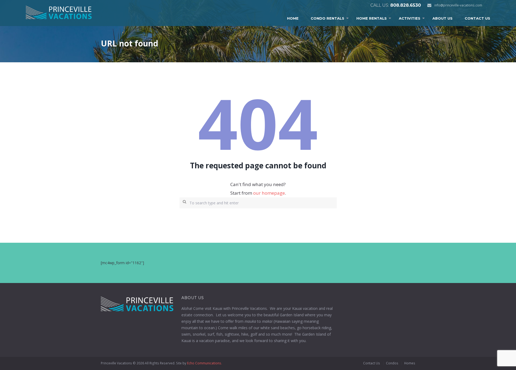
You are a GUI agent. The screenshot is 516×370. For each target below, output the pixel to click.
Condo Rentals (327, 18)
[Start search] (183, 201)
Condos (392, 363)
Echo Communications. (204, 363)
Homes (409, 363)
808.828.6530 (405, 5)
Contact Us (477, 18)
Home (293, 18)
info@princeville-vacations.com (458, 5)
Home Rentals (371, 18)
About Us (442, 18)
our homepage (269, 193)
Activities (409, 18)
